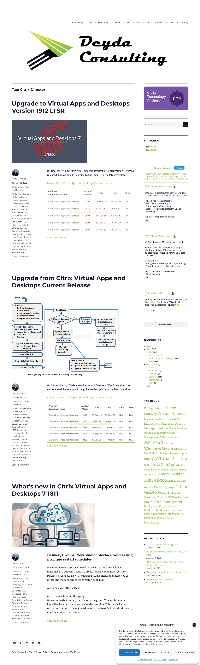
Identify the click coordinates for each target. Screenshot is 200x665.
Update (26, 231)
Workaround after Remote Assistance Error (166, 572)
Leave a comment (20, 256)
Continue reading (57, 237)
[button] (194, 624)
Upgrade (16, 234)
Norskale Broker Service (159, 453)
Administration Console (156, 469)
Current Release (19, 200)
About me (119, 22)
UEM (184, 449)
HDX (24, 594)
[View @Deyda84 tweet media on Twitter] (147, 220)
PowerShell (154, 380)
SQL (14, 228)
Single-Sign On (180, 454)
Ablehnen (149, 652)
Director (16, 206)
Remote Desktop (20, 225)
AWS (14, 578)
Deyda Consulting (99, 22)
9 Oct (169, 236)
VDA (20, 240)
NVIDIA (149, 386)
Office (158, 424)
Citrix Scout (26, 584)
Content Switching (178, 470)
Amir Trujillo (157, 293)
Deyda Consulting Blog (22, 652)
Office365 (153, 377)
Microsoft (21, 215)
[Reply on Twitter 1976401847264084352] (146, 285)
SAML (180, 481)
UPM (177, 449)
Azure (151, 367)
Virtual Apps (18, 243)
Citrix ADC (164, 497)
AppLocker (177, 510)
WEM (151, 361)
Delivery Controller (21, 203)
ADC (151, 352)
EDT (26, 588)
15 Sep (167, 293)
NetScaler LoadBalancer (158, 510)
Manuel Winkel (19, 179)
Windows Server (22, 615)
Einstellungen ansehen (177, 652)
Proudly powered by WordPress (65, 652)
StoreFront (17, 231)
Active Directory (155, 487)
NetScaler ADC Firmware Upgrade (162, 544)
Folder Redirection (155, 513)
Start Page (78, 22)
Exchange (153, 370)
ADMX (181, 465)
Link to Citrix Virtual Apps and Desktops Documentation (80, 183)
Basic (148, 346)
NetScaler (16, 218)
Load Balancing (166, 518)
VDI (25, 240)
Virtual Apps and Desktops (161, 358)
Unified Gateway (155, 492)
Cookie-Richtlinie (144, 659)
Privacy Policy (160, 659)
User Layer (26, 234)
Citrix (14, 187)
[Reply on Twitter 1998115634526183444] (146, 228)
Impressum (173, 659)
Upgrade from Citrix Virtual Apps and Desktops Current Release (69, 281)
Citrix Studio (18, 197)
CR (25, 197)
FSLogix (152, 374)
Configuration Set (155, 408)
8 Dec (169, 187)
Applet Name (173, 437)
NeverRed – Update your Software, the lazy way (160, 22)
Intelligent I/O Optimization (160, 506)
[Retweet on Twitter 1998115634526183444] (151, 228)
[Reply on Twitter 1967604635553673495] (146, 314)
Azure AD (171, 481)
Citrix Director (24, 194)
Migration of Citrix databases (159, 579)
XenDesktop (18, 252)
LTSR (14, 215)
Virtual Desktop (172, 458)
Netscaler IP (150, 475)
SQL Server (22, 228)
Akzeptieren (129, 652)
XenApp (23, 249)
